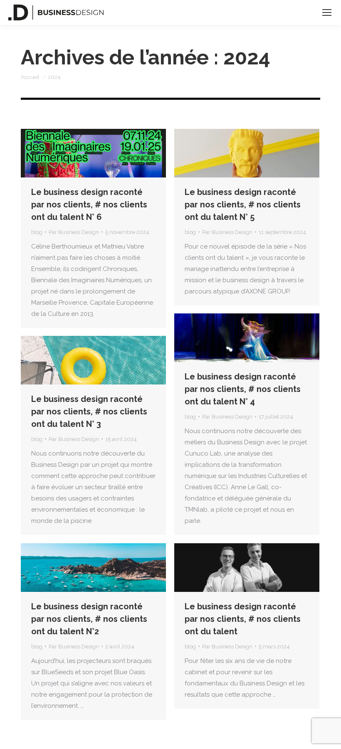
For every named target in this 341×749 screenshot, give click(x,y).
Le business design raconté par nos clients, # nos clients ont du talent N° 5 (243, 204)
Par (74, 232)
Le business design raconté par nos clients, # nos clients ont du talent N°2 (89, 618)
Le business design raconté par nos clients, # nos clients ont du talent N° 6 (89, 204)
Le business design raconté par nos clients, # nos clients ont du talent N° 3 (89, 411)
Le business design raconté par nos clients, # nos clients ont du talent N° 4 (243, 389)
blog (36, 232)
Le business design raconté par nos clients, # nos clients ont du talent (243, 618)
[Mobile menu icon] (327, 12)
